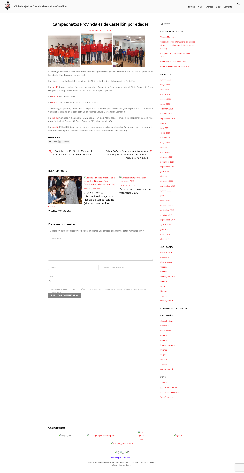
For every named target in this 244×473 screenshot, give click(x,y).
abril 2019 (164, 239)
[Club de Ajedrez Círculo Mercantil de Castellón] (8, 9)
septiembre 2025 (167, 118)
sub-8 (54, 102)
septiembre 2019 (167, 220)
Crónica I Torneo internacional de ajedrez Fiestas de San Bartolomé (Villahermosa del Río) (99, 198)
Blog (218, 6)
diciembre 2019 (166, 205)
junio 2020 (164, 195)
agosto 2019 (165, 224)
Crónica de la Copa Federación (173, 61)
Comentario (55, 238)
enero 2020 (165, 200)
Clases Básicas (166, 252)
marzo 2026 (165, 94)
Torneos (107, 30)
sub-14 (54, 127)
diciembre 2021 (166, 157)
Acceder (163, 382)
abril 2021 (164, 176)
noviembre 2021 (167, 162)
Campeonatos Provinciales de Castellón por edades (101, 24)
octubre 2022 (166, 137)
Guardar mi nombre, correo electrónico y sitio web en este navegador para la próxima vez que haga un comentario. (98, 291)
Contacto (228, 6)
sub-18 (54, 87)
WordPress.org (166, 397)
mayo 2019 (165, 234)
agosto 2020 (165, 191)
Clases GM (164, 257)
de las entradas (168, 387)
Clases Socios (166, 262)
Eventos (209, 6)
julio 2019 (164, 229)
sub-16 (55, 117)
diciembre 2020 (166, 181)
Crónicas (87, 189)
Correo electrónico (114, 268)
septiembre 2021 (167, 166)
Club (200, 6)
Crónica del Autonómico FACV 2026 (175, 66)
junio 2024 (164, 128)
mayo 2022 (165, 142)
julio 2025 (164, 123)
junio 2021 (164, 171)
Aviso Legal (116, 457)
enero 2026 (165, 104)
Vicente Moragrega (59, 210)
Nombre (54, 268)
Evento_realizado (167, 276)
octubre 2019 (166, 215)
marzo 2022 (165, 152)
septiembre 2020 (167, 186)
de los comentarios (170, 392)
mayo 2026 (165, 84)
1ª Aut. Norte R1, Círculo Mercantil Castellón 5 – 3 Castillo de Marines (72, 152)
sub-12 (54, 96)
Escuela (191, 6)
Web (52, 277)
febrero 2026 (165, 99)
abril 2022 (164, 147)
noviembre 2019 (167, 210)
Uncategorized (166, 301)
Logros (91, 30)
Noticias (98, 30)
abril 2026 (164, 89)
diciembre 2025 (166, 109)
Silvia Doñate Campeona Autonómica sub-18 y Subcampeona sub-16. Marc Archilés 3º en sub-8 (127, 154)
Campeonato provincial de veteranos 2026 (135, 190)
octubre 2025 (166, 113)
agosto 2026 (165, 80)
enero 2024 (165, 133)
